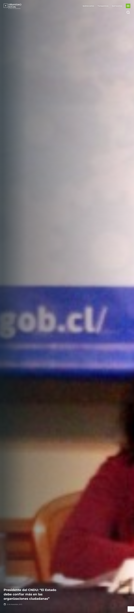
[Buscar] (128, 12)
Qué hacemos (117, 6)
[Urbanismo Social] (12, 6)
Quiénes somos (88, 6)
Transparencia (103, 6)
